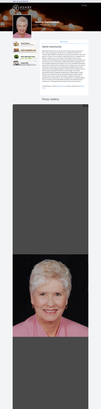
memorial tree (61, 86)
